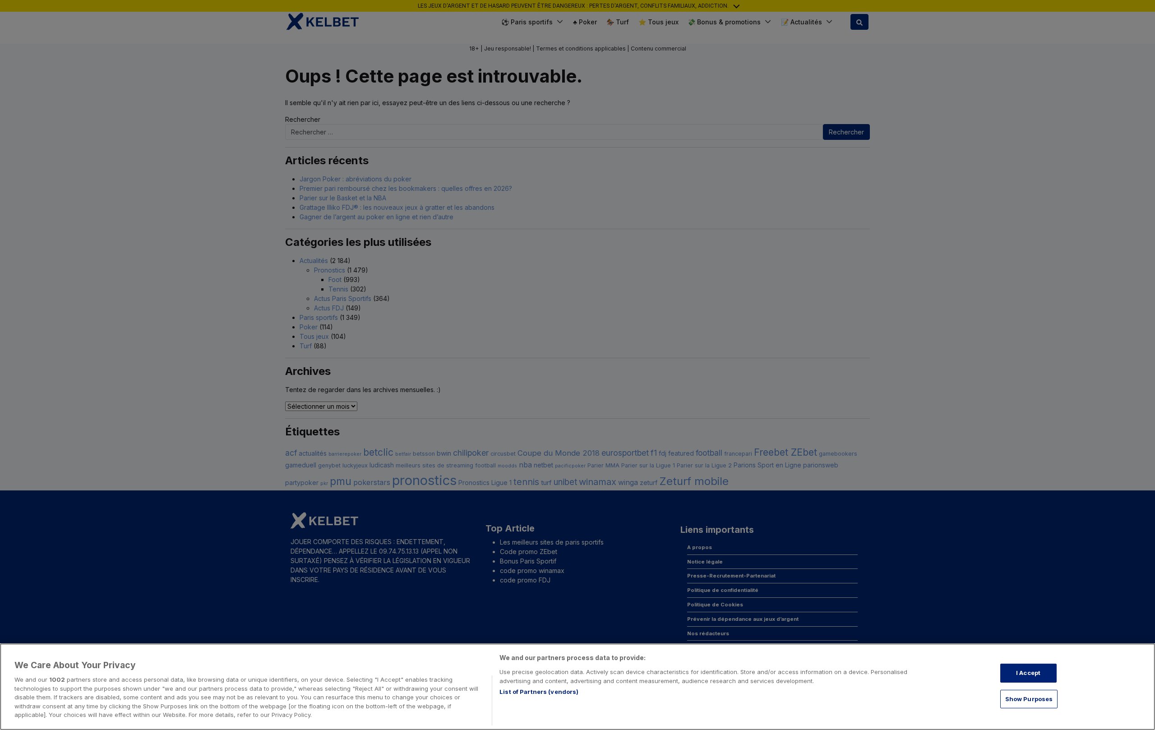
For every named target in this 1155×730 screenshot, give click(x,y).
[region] (577, 686)
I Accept (1028, 672)
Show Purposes (1029, 698)
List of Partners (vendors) (538, 691)
